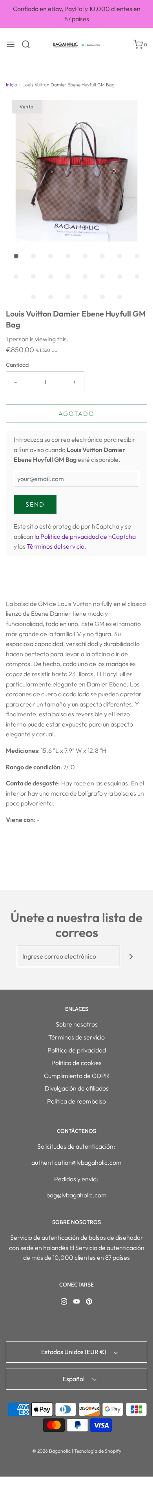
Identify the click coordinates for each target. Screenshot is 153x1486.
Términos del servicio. (56, 546)
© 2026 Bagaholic (51, 1451)
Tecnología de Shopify (97, 1451)
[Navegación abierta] (10, 44)
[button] (76, 171)
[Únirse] (131, 956)
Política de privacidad (76, 1050)
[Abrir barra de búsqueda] (28, 44)
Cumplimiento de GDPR (76, 1076)
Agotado (76, 413)
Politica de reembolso (76, 1101)
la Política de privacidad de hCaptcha (85, 536)
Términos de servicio (76, 1037)
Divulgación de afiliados (77, 1088)
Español (74, 1379)
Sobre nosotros (77, 1024)
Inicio (11, 85)
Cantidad (17, 364)
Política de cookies (76, 1063)
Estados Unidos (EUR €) (74, 1352)
